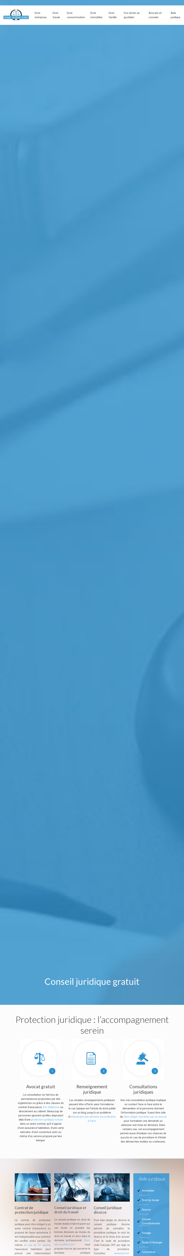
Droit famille (113, 15)
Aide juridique (175, 15)
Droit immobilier (96, 15)
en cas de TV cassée (37, 1245)
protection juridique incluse (47, 1119)
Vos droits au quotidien (132, 15)
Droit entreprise (41, 15)
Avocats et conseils (155, 15)
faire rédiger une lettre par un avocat (145, 1116)
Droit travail (56, 15)
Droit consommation (76, 15)
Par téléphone (51, 1107)
